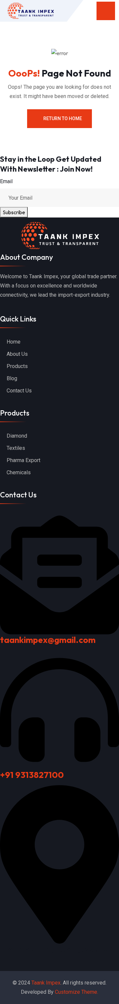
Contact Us (19, 390)
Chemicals (19, 472)
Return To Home (62, 118)
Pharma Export (23, 460)
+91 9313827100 (32, 774)
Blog (12, 378)
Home (13, 342)
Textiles (16, 448)
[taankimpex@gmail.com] (59, 574)
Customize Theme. (76, 992)
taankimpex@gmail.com (48, 639)
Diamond (17, 436)
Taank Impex (45, 983)
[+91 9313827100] (59, 709)
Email (6, 181)
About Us (17, 354)
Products (17, 366)
